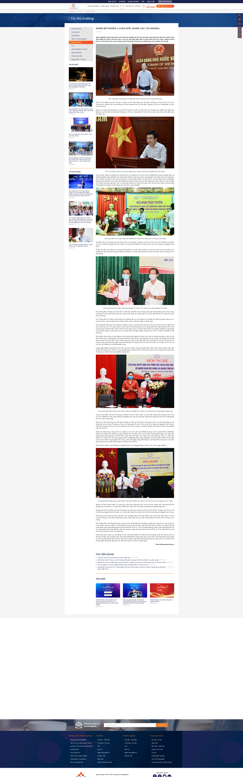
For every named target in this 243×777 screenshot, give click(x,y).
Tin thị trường (76, 42)
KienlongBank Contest (79, 49)
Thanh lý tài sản (76, 56)
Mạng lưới (151, 1)
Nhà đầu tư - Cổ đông (133, 6)
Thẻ (143, 1)
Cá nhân (122, 1)
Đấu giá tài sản (76, 52)
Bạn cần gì (112, 1)
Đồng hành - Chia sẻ (78, 59)
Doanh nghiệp (133, 1)
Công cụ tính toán (157, 749)
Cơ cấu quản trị (75, 752)
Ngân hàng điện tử (103, 752)
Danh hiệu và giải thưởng (78, 756)
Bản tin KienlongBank (79, 39)
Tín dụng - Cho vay (103, 743)
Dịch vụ (99, 749)
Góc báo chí (75, 32)
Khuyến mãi (114, 6)
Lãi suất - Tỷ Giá (157, 740)
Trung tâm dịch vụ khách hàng (161, 762)
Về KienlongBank (94, 6)
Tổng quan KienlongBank (78, 740)
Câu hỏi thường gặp (158, 759)
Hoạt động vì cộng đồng (78, 759)
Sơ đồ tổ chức (74, 749)
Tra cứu (154, 752)
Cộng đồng (75, 35)
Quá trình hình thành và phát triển (81, 746)
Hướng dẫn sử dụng (158, 756)
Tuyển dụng (105, 6)
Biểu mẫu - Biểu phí (158, 746)
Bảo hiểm (100, 759)
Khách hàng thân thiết (104, 762)
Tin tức (122, 6)
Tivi (72, 46)
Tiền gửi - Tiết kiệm (103, 740)
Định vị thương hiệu (76, 762)
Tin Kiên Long (76, 29)
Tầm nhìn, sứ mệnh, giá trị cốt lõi (81, 743)
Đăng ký (161, 725)
